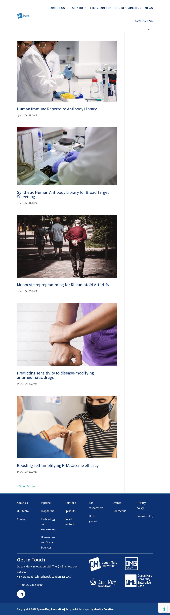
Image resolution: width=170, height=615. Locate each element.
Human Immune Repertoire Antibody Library (57, 109)
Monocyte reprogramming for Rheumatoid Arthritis (63, 284)
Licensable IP (100, 8)
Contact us (144, 20)
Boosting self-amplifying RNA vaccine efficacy (58, 465)
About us (57, 8)
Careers (21, 519)
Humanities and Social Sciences (48, 542)
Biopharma (47, 511)
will (21, 115)
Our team (23, 511)
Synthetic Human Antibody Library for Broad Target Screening (63, 194)
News (149, 8)
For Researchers (128, 8)
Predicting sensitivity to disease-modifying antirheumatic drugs (55, 375)
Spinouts (79, 8)
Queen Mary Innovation (50, 609)
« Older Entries (26, 486)
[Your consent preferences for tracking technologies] (164, 609)
